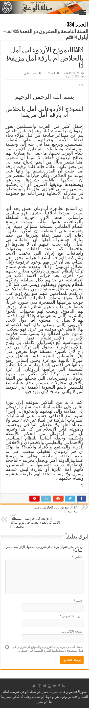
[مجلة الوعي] (44, 7)
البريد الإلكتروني (72, 616)
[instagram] (40, 686)
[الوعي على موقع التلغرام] (33, 686)
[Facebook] (59, 686)
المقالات (50, 73)
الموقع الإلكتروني (72, 631)
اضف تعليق (30, 73)
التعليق (78, 557)
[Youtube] (49, 686)
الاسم (78, 601)
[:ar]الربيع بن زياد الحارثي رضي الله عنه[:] (56, 507)
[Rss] (63, 686)
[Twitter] (54, 686)
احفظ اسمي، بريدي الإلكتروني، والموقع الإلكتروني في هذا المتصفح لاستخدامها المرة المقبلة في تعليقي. (48, 648)
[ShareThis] (44, 686)
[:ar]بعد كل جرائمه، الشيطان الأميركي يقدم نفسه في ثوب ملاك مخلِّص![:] (35, 520)
